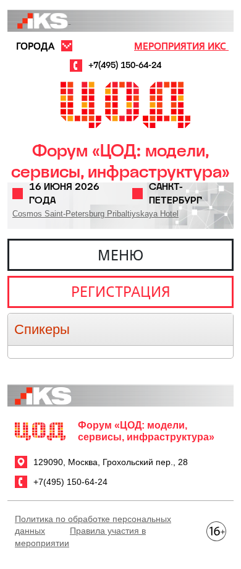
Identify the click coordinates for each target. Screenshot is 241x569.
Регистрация (121, 291)
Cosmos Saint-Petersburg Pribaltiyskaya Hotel (95, 213)
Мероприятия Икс (181, 46)
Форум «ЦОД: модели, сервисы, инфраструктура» (120, 161)
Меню (120, 255)
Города (35, 46)
